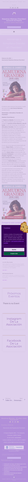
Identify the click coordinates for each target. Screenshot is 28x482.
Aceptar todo (14, 253)
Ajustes (14, 249)
